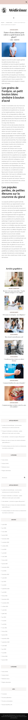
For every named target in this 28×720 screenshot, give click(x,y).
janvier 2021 (4, 635)
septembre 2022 (5, 588)
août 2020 (4, 645)
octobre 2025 (5, 545)
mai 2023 (4, 585)
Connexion (4, 694)
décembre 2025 (5, 538)
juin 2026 (4, 528)
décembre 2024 (5, 567)
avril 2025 (4, 553)
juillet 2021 (4, 613)
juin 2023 (4, 581)
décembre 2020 (5, 638)
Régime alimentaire (14, 288)
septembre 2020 (5, 642)
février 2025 (4, 560)
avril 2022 (4, 592)
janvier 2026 (4, 535)
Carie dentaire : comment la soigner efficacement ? (13, 436)
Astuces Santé (14, 29)
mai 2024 (4, 570)
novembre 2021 (5, 602)
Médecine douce (5, 467)
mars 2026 (4, 531)
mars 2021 (4, 627)
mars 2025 (4, 556)
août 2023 (4, 578)
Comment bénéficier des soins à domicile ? (14, 383)
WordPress (14, 718)
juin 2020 (4, 649)
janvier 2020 (4, 659)
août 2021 (4, 610)
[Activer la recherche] (26, 2)
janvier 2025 (4, 563)
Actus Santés (14, 334)
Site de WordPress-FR (7, 704)
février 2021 (4, 631)
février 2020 (4, 656)
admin (11, 39)
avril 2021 (4, 624)
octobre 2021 (5, 606)
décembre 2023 (5, 574)
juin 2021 (4, 617)
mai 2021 (4, 620)
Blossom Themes (19, 716)
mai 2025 (4, 549)
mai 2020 (4, 652)
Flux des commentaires (7, 701)
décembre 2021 (5, 599)
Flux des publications (6, 697)
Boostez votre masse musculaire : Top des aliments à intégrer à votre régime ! (14, 291)
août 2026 (4, 524)
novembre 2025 (5, 542)
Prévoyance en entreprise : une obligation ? (14, 315)
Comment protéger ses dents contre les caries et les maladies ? (14, 406)
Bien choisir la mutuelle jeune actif (14, 337)
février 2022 (4, 595)
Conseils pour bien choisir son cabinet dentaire (14, 360)
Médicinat (13, 715)
